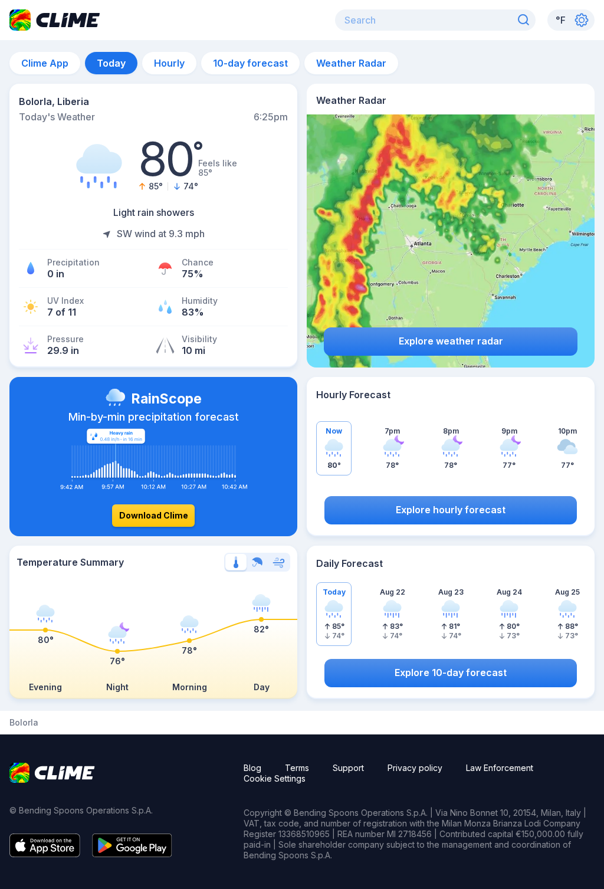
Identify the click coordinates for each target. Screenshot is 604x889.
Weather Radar (351, 63)
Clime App (44, 63)
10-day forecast (250, 63)
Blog (252, 768)
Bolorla (23, 722)
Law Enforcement (499, 768)
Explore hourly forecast (450, 510)
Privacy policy (415, 768)
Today (111, 63)
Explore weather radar (451, 341)
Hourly (169, 63)
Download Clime (153, 515)
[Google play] (132, 854)
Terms (297, 768)
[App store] (44, 854)
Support (348, 768)
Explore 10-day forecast (451, 672)
